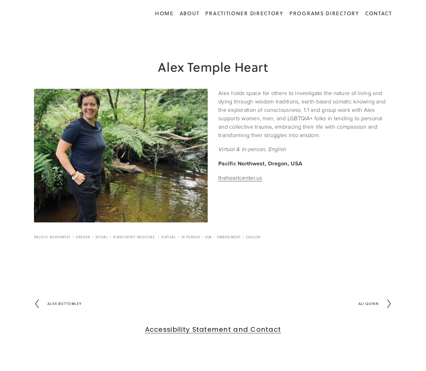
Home (164, 13)
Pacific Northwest (52, 237)
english (253, 237)
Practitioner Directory (244, 13)
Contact (378, 13)
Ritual (101, 237)
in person (190, 237)
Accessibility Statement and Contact (213, 330)
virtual (168, 237)
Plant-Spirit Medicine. (134, 237)
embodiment (229, 237)
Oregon (83, 237)
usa (208, 237)
